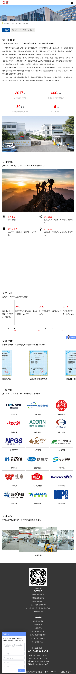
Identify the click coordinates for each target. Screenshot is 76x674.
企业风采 (23, 30)
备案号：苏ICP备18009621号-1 (49, 672)
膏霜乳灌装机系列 (38, 631)
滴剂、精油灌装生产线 (38, 605)
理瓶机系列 (38, 624)
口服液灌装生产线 (38, 598)
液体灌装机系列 (38, 621)
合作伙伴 (31, 30)
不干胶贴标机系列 (38, 642)
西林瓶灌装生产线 (38, 594)
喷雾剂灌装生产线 (38, 601)
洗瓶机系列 (38, 628)
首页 (12, 23)
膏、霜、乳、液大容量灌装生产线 (38, 608)
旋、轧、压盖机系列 (38, 638)
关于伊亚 (18, 23)
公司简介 (25, 23)
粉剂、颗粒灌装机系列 (38, 635)
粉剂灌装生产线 (38, 611)
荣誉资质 (15, 30)
